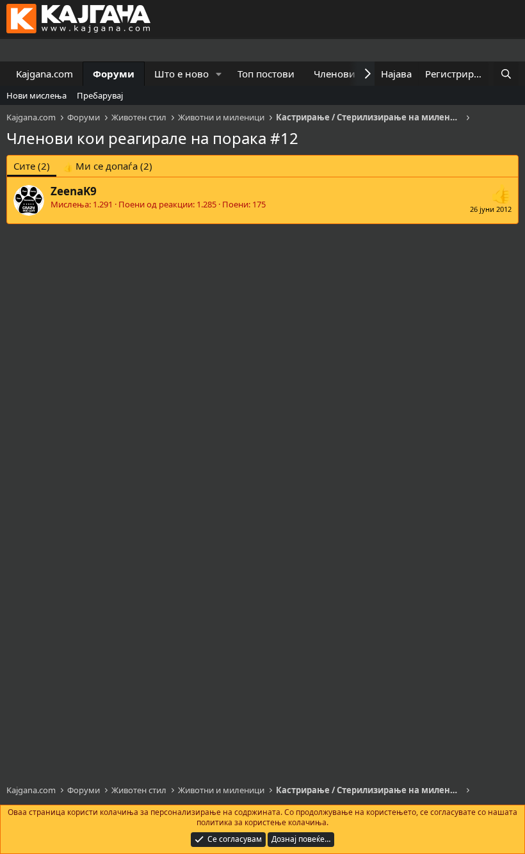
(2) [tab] (31, 165)
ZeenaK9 (74, 191)
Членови (334, 73)
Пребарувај (100, 95)
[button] (219, 74)
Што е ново (181, 73)
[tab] (107, 166)
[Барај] (506, 74)
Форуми (113, 73)
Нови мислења (36, 95)
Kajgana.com (44, 73)
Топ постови (266, 73)
